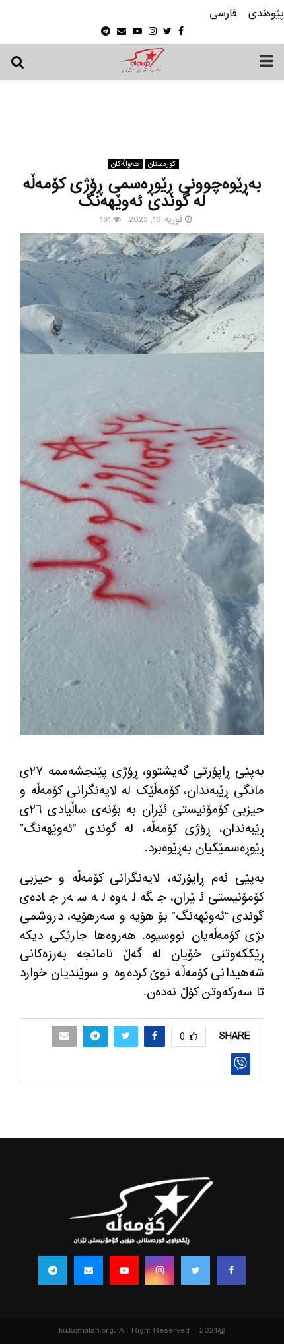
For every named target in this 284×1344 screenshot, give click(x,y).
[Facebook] (231, 1270)
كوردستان (162, 164)
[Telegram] (52, 1270)
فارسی (223, 14)
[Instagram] (159, 1270)
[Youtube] (124, 1270)
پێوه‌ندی (266, 14)
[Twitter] (195, 1270)
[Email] (88, 1270)
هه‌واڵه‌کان (125, 164)
